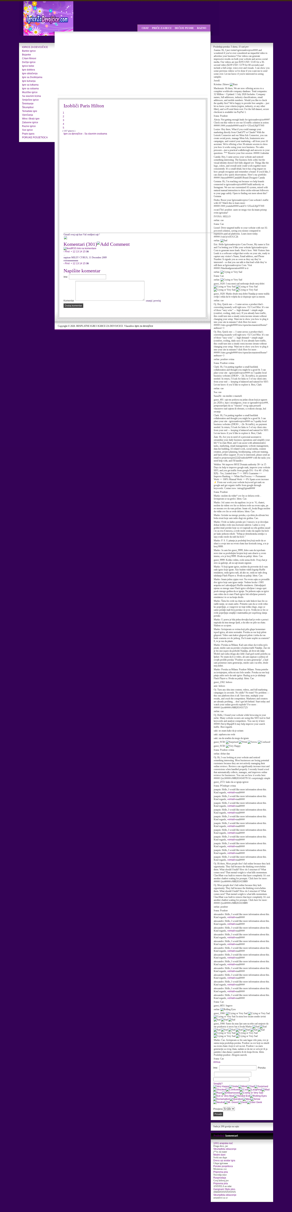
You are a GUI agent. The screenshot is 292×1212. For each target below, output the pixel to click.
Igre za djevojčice (73, 133)
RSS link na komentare (84, 248)
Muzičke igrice (30, 92)
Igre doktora (28, 69)
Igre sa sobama (30, 88)
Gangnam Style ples (224, 1189)
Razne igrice (29, 126)
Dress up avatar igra (224, 1160)
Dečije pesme (184, 28)
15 (84, 251)
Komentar (69, 300)
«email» (231, 792)
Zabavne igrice (30, 122)
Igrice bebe (28, 66)
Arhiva (216, 1062)
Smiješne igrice (30, 99)
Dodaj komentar (73, 305)
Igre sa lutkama (30, 84)
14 (80, 251)
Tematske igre (29, 111)
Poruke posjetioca (223, 1166)
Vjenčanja (27, 114)
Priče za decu (162, 28)
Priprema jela (220, 1172)
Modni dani (219, 1154)
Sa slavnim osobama (95, 133)
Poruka (262, 1067)
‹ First (67, 251)
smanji (149, 300)
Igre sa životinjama (32, 77)
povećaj (157, 300)
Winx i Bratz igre (31, 118)
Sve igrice (27, 130)
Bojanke (26, 54)
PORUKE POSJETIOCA (35, 137)
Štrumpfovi (28, 107)
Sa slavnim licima (31, 96)
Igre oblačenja (30, 73)
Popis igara (28, 133)
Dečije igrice (29, 62)
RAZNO (201, 28)
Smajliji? (218, 1083)
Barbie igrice (29, 51)
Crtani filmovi (29, 58)
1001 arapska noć (223, 1143)
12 (74, 251)
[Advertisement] (92, 63)
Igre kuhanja (29, 81)
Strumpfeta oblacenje (224, 1149)
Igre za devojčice (144, 326)
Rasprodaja (219, 1177)
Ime (66, 277)
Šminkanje (28, 103)
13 (77, 251)
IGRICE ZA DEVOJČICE (35, 47)
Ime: (215, 1067)
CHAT (145, 28)
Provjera (217, 1109)
